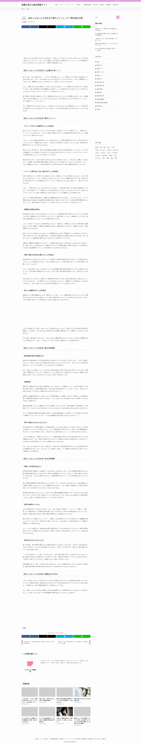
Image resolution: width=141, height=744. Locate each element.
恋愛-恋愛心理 (100, 85)
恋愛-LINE (99, 65)
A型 (101, 147)
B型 (104, 147)
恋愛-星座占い (100, 89)
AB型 (96, 147)
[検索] (118, 1)
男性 (116, 158)
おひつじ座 (115, 150)
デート (67, 739)
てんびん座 (114, 152)
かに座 (96, 152)
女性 (104, 158)
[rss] (116, 1)
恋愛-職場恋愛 (100, 99)
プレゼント (98, 158)
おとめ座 (109, 150)
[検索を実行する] (117, 17)
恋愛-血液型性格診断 (102, 102)
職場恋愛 (84, 739)
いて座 (112, 147)
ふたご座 (97, 155)
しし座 (108, 152)
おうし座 (102, 150)
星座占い (46, 739)
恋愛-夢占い (100, 78)
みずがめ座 (104, 155)
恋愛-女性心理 (100, 82)
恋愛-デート (100, 75)
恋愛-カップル (100, 72)
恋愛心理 (61, 739)
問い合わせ (97, 739)
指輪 (112, 158)
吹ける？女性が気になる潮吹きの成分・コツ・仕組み (106, 49)
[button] (30, 26)
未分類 (98, 109)
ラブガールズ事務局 (30, 670)
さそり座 (102, 152)
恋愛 (24, 21)
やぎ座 (110, 155)
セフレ (115, 155)
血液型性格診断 (54, 739)
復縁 (108, 158)
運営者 (103, 739)
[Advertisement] (56, 44)
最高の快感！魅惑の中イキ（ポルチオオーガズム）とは (106, 44)
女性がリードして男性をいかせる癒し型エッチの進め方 (106, 29)
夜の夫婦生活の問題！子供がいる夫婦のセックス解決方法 (106, 34)
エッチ (41, 739)
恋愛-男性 (99, 92)
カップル (72, 739)
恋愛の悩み (99, 106)
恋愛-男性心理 (100, 95)
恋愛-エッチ (100, 68)
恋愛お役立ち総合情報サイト (34, 5)
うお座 (96, 150)
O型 (108, 147)
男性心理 (78, 739)
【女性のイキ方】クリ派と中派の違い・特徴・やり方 (106, 39)
